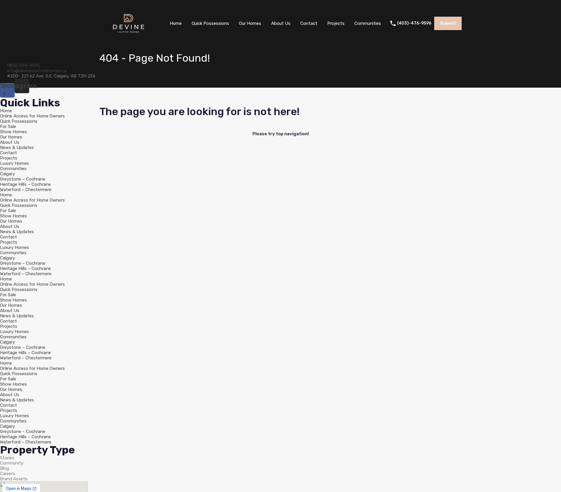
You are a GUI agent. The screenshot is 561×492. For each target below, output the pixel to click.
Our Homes (250, 23)
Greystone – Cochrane (22, 179)
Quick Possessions (210, 23)
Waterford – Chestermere (25, 189)
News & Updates (17, 147)
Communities (367, 23)
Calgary (7, 173)
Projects (335, 23)
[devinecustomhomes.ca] (128, 38)
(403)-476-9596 (414, 23)
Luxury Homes (14, 163)
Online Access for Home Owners (32, 116)
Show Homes (13, 131)
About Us (280, 23)
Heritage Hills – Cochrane (25, 184)
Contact (308, 23)
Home (176, 23)
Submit (448, 23)
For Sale (8, 126)
